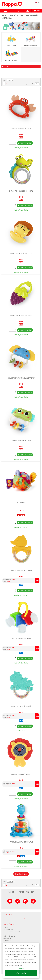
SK (39, 2)
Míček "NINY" (21, 503)
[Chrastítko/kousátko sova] (20, 419)
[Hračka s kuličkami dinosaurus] (20, 821)
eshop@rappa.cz (25, 918)
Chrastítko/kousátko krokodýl (21, 191)
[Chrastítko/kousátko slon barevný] (20, 357)
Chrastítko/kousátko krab (21, 129)
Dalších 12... (21, 874)
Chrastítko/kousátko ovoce (21, 316)
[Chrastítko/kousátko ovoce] (20, 294)
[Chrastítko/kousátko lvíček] (20, 232)
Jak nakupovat (8, 929)
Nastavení (21, 968)
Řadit (4, 80)
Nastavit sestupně (15, 80)
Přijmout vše (21, 973)
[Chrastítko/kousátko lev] (20, 753)
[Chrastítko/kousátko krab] (20, 107)
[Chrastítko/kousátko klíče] (20, 617)
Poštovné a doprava (10, 936)
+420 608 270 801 (11, 918)
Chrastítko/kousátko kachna (21, 570)
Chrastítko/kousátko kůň (21, 706)
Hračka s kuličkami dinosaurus (21, 842)
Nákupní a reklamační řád (12, 932)
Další (16, 83)
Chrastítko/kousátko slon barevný (20, 378)
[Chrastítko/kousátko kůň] (20, 685)
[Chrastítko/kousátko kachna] (20, 549)
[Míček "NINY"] (20, 481)
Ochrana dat (8, 938)
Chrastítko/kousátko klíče (21, 638)
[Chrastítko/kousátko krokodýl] (20, 170)
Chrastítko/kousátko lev (21, 774)
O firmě (6, 927)
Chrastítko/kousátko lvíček (21, 253)
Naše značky (8, 941)
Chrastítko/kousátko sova (21, 440)
